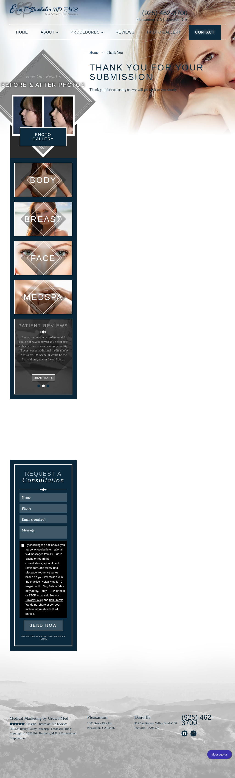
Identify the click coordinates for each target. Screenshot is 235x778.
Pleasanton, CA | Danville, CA (161, 19)
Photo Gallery (164, 32)
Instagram (193, 733)
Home (22, 32)
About (48, 32)
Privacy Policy (34, 600)
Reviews (125, 32)
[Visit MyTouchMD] (209, 12)
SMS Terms (56, 600)
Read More (43, 377)
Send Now (43, 625)
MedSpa (43, 297)
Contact (205, 32)
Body (43, 180)
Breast (43, 219)
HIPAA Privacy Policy (23, 728)
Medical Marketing (26, 718)
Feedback (57, 728)
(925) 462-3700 (164, 13)
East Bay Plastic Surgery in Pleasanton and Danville (44, 11)
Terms (43, 638)
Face (43, 258)
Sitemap (44, 728)
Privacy (59, 636)
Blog (68, 728)
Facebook (185, 733)
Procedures (86, 32)
